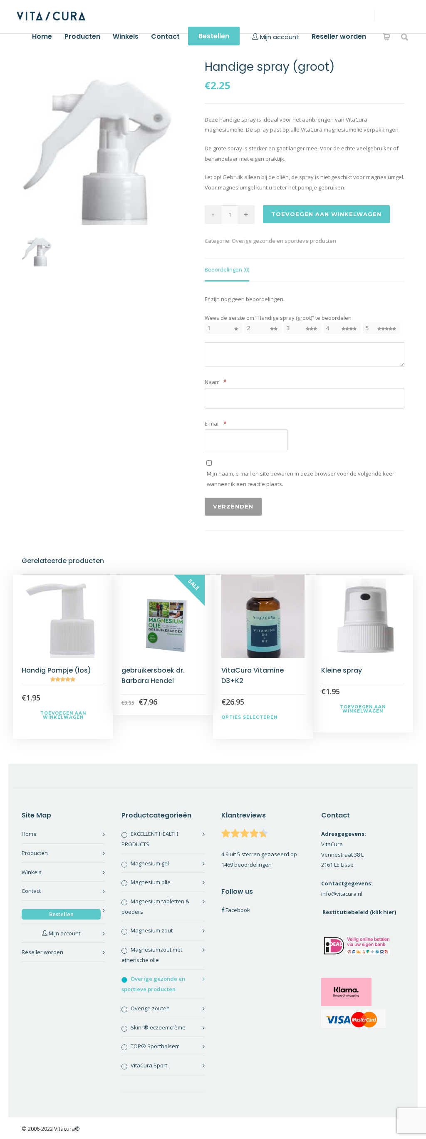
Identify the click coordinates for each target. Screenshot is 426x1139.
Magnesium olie (151, 882)
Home (42, 36)
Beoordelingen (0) (227, 269)
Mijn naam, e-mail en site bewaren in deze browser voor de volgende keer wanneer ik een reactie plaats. (300, 479)
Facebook (237, 910)
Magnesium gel (150, 863)
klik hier (383, 912)
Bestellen (213, 36)
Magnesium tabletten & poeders (155, 906)
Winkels (126, 36)
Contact (165, 36)
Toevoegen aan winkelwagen (326, 214)
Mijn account (278, 36)
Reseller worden (339, 36)
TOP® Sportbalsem (155, 1046)
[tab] (227, 270)
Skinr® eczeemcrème (158, 1027)
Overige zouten (150, 1008)
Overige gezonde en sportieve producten (284, 240)
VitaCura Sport (149, 1065)
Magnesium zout (152, 930)
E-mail (216, 423)
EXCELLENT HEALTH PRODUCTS (149, 839)
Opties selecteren (249, 717)
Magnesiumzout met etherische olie (151, 955)
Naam (216, 382)
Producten (82, 36)
